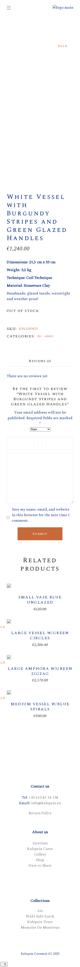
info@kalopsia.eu (46, 803)
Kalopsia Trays (40, 922)
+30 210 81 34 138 (43, 797)
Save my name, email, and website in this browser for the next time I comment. (41, 515)
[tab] (40, 361)
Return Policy (40, 813)
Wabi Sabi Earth (40, 916)
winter (49, 336)
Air (39, 336)
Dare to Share (40, 865)
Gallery (40, 854)
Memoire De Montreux (40, 927)
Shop (40, 860)
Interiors (40, 843)
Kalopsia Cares (40, 849)
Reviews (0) (40, 361)
